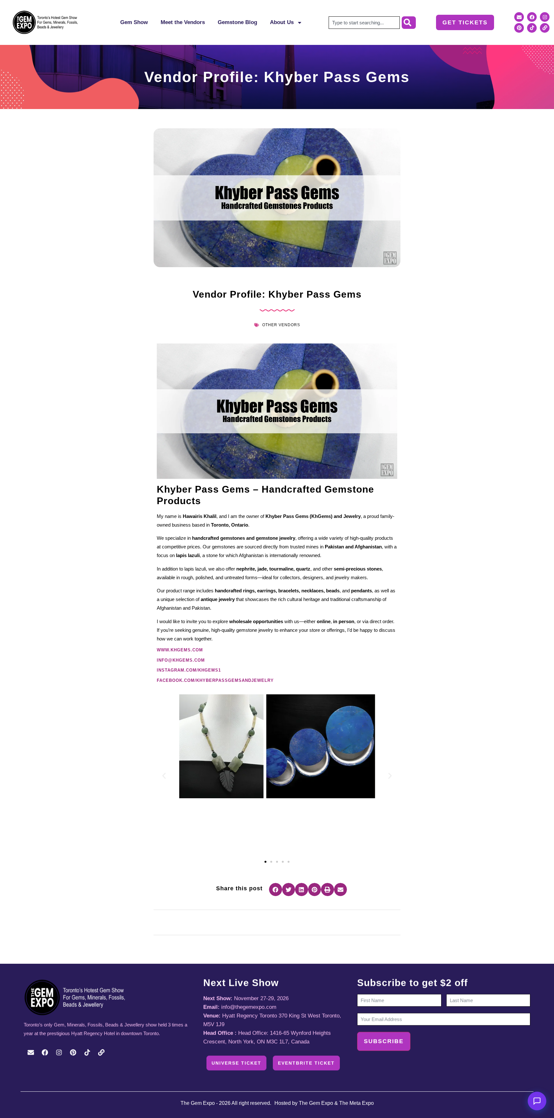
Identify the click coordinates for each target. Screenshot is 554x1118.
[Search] (409, 22)
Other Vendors (281, 325)
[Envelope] (519, 17)
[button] (164, 776)
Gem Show (134, 22)
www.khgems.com (180, 650)
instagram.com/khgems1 (189, 670)
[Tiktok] (532, 28)
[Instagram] (545, 17)
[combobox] (364, 22)
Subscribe (384, 1041)
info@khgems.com (181, 660)
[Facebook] (532, 17)
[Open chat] (537, 1101)
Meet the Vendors (183, 22)
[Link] (545, 28)
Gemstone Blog (237, 22)
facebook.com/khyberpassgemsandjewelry (215, 680)
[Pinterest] (519, 28)
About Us (282, 22)
